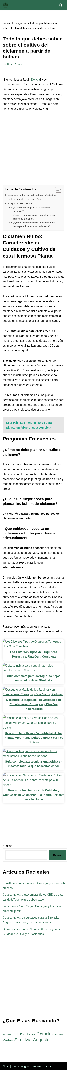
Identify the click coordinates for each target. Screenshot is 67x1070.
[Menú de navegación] (53, 5)
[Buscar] (61, 5)
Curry (32, 1034)
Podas (8, 1040)
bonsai (20, 1033)
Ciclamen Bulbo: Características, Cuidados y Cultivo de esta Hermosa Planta (32, 196)
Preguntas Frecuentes (20, 203)
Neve (6, 1066)
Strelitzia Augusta (31, 1039)
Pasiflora (59, 1035)
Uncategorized (19, 23)
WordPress (44, 1066)
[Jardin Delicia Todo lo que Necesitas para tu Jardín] (5, 5)
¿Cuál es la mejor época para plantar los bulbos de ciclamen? (34, 217)
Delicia (35, 79)
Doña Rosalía (15, 64)
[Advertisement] (33, 149)
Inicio (6, 23)
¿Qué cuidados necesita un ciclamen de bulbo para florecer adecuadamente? (34, 224)
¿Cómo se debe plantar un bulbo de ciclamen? (31, 209)
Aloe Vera (7, 1035)
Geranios (45, 1033)
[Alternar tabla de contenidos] (57, 190)
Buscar (57, 855)
